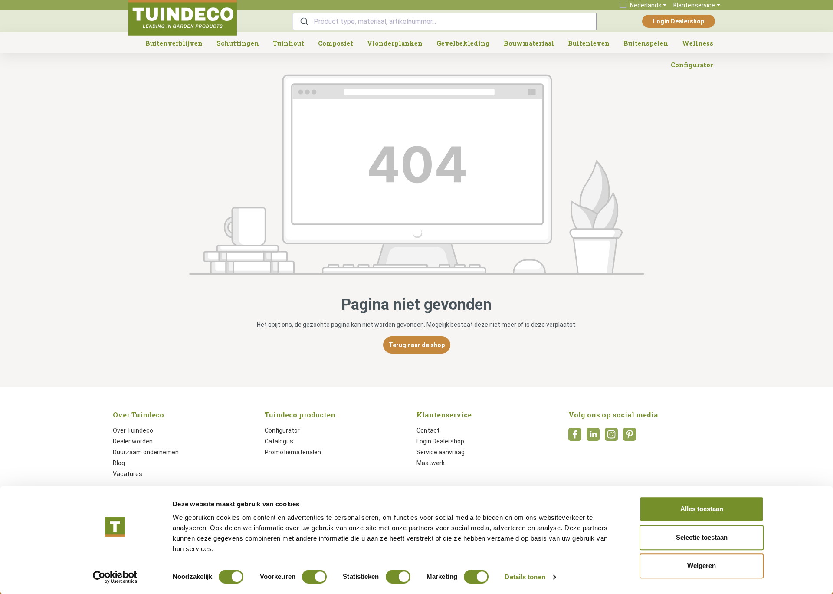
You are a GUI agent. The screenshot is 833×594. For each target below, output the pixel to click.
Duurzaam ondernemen (146, 452)
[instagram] (611, 436)
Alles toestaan (701, 508)
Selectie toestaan (702, 537)
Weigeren (701, 565)
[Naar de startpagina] (183, 18)
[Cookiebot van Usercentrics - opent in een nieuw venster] (115, 577)
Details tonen (525, 577)
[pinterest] (629, 436)
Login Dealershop (678, 21)
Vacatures (127, 473)
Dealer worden (133, 441)
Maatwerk (430, 462)
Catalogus (279, 441)
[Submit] (303, 21)
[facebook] (574, 436)
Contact (427, 430)
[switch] (314, 577)
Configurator (282, 430)
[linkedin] (593, 436)
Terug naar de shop (417, 344)
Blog (119, 462)
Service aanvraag (440, 452)
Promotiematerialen (293, 452)
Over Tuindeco (133, 430)
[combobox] (445, 21)
